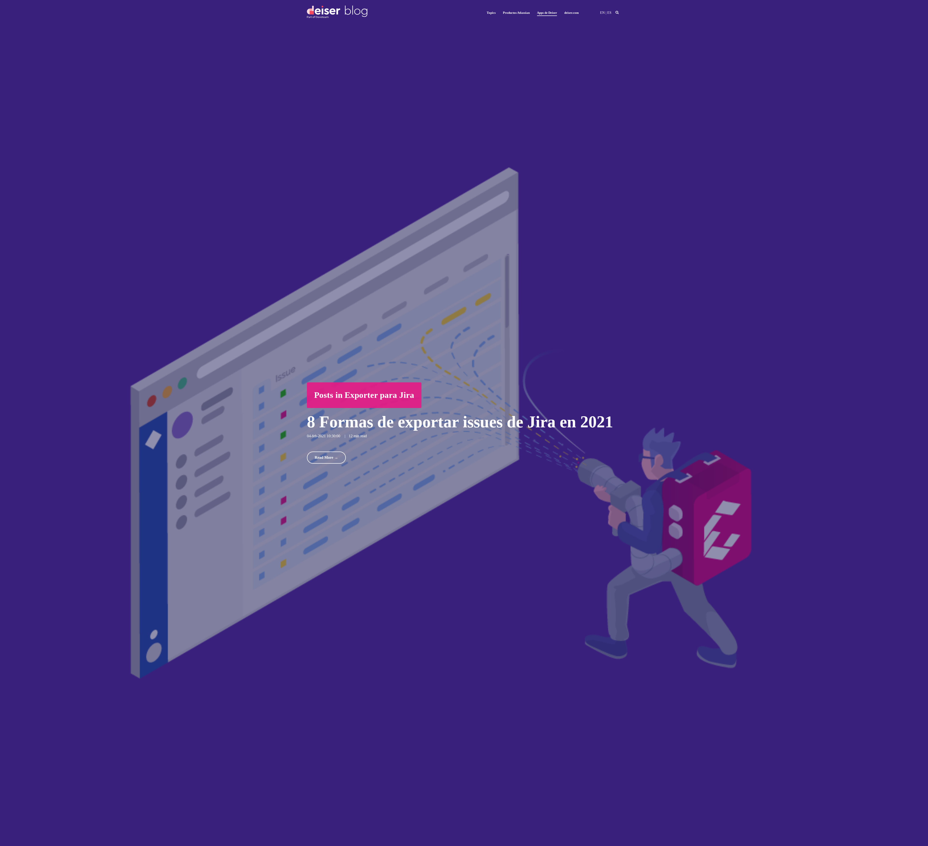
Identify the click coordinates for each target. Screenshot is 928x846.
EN (602, 13)
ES (609, 13)
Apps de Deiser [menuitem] (547, 13)
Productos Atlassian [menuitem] (516, 13)
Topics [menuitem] (491, 13)
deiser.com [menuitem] (571, 13)
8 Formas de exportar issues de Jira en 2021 (460, 422)
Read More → (326, 457)
